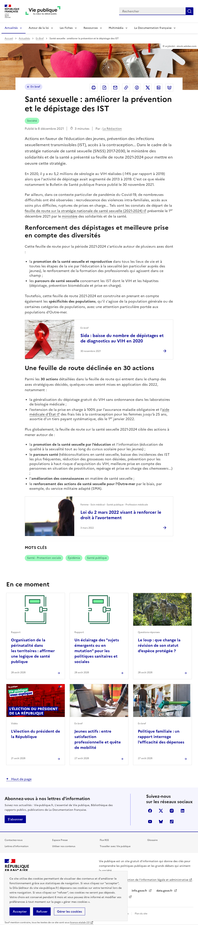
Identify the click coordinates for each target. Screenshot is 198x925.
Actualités (11, 28)
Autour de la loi (39, 28)
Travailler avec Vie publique (115, 846)
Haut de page (21, 779)
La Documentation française (153, 28)
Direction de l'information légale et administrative (155, 880)
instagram (172, 811)
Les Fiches (66, 28)
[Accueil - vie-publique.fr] (43, 11)
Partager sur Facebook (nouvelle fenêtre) (137, 87)
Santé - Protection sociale (44, 558)
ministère (69, 216)
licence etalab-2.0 (80, 922)
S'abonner (15, 819)
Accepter (20, 911)
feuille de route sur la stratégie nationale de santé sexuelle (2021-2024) (84, 210)
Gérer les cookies (69, 911)
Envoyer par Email (115, 87)
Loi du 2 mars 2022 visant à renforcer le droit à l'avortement (120, 515)
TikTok (172, 821)
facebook (150, 811)
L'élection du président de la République (35, 734)
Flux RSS (104, 840)
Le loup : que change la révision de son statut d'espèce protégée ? (159, 645)
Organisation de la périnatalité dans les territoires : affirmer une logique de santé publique (33, 651)
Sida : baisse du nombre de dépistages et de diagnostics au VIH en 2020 (122, 338)
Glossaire (152, 840)
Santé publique (97, 558)
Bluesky (161, 821)
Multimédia (116, 28)
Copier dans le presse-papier (126, 87)
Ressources (91, 28)
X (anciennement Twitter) (161, 811)
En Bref (40, 38)
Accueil (9, 38)
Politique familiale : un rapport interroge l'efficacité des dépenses (161, 736)
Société (32, 121)
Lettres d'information (16, 846)
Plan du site (141, 913)
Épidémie (74, 558)
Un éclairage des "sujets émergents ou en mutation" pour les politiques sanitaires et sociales (96, 651)
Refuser (41, 911)
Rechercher (189, 11)
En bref (35, 87)
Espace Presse (60, 840)
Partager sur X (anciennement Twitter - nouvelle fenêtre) (148, 87)
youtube (150, 821)
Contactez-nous (13, 840)
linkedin (182, 811)
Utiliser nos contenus (63, 846)
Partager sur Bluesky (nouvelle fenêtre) (169, 87)
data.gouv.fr (164, 891)
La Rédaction (112, 128)
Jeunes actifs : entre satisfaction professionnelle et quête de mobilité (97, 739)
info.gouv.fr (140, 891)
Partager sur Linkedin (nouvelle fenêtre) (158, 87)
